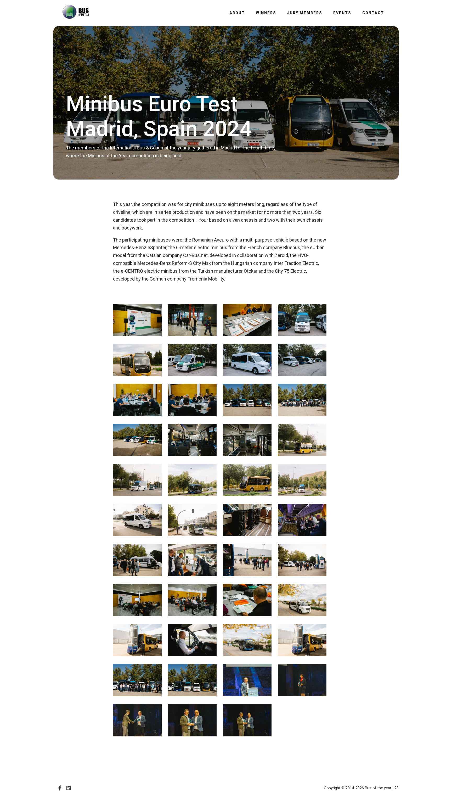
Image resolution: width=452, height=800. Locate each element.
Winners (266, 13)
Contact (373, 13)
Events (342, 13)
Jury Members (304, 13)
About (237, 13)
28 (396, 788)
